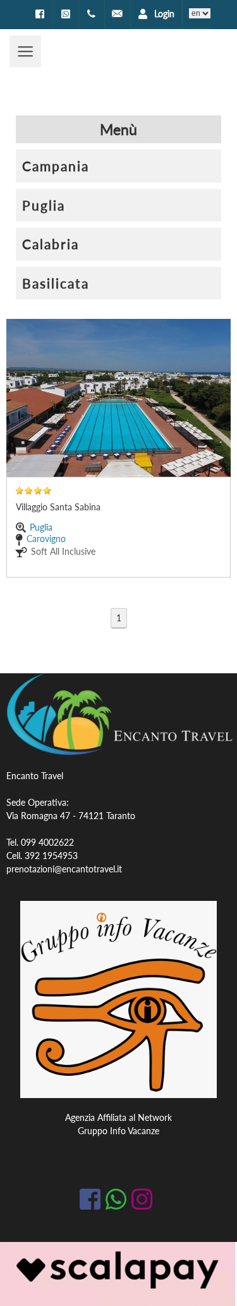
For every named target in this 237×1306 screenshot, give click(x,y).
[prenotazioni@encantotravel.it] (117, 14)
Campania (55, 166)
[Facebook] (39, 14)
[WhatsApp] (65, 14)
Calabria (50, 244)
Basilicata (55, 283)
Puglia (43, 205)
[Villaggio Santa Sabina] (118, 398)
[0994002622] (91, 14)
